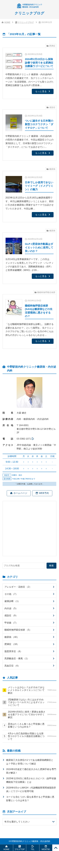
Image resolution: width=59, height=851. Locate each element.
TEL (33, 849)
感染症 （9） (11, 615)
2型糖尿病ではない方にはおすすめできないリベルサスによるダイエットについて (32, 702)
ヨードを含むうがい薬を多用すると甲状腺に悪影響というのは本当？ (30, 799)
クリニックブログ (26, 22)
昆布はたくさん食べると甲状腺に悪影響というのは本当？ (32, 725)
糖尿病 (52, 169)
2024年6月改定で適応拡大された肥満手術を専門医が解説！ (31, 771)
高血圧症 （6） (12, 665)
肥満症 (52, 46)
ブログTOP (19, 849)
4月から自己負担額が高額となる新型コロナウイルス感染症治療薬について (32, 736)
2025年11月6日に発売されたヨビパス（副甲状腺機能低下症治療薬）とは (31, 780)
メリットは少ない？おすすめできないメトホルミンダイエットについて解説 (32, 690)
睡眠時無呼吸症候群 (46, 292)
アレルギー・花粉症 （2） (18, 586)
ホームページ (20, 493)
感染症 (52, 107)
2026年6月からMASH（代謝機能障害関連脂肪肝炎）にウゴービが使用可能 (31, 789)
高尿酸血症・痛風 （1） (16, 658)
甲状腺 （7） (11, 622)
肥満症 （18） (11, 644)
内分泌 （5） (11, 608)
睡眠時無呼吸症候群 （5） (18, 629)
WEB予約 (44, 493)
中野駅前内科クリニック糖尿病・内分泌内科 (30, 841)
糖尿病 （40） (11, 637)
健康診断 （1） (12, 601)
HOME (7, 22)
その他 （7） (11, 594)
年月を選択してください (17, 821)
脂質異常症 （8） (13, 651)
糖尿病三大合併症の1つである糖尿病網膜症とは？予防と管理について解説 (29, 762)
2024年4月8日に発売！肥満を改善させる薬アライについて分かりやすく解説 (32, 714)
